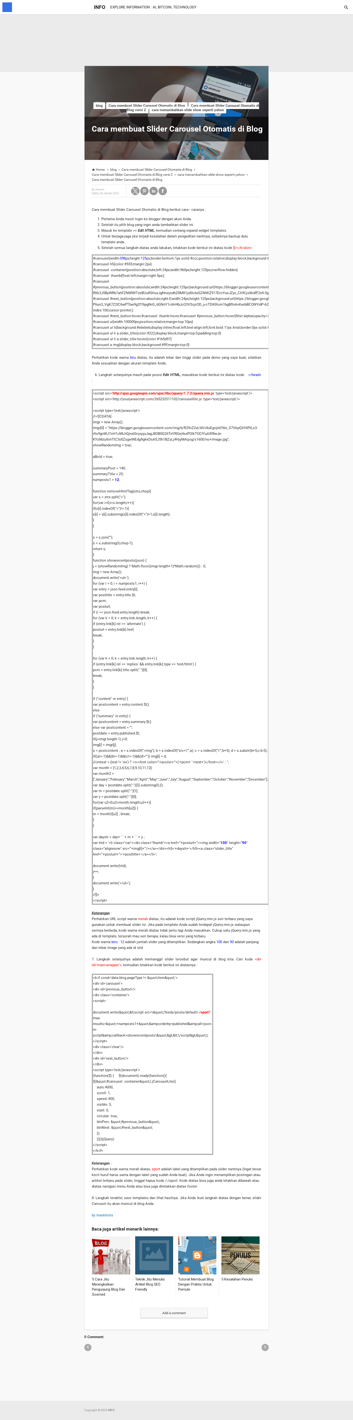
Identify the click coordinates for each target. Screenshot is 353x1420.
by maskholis (103, 1215)
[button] (135, 191)
